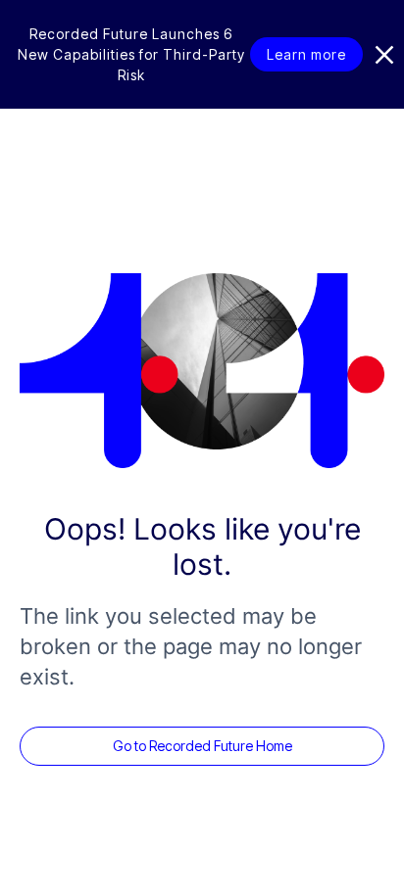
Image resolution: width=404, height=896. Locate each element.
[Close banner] (384, 55)
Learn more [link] (306, 54)
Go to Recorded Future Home (202, 745)
